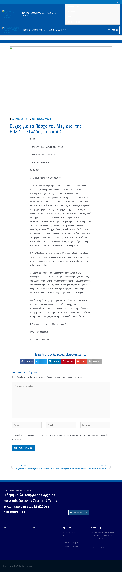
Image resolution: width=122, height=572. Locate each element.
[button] (27, 361)
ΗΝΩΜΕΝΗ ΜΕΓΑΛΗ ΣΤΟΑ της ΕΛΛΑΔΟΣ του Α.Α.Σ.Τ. (44, 30)
